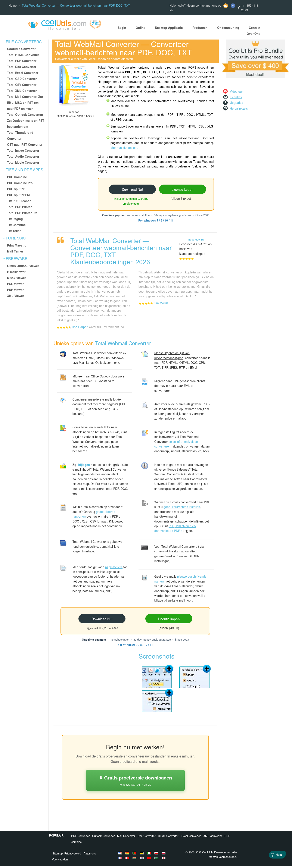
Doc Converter (146, 836)
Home (13, 5)
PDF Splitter (15, 189)
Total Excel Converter (22, 72)
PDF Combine (17, 177)
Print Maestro (17, 245)
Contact (254, 27)
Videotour (236, 91)
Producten (200, 27)
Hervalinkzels (239, 108)
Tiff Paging (15, 219)
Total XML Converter (22, 90)
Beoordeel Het (196, 239)
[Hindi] (135, 857)
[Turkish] (128, 857)
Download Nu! (132, 189)
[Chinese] (149, 857)
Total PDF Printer (19, 207)
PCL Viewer (15, 284)
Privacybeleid (72, 853)
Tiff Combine (16, 225)
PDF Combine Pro (20, 183)
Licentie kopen (182, 189)
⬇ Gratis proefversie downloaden (135, 780)
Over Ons (253, 33)
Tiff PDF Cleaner (19, 201)
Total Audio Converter (23, 156)
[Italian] (149, 852)
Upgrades (236, 102)
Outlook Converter (103, 836)
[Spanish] (128, 852)
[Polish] (164, 852)
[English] (120, 852)
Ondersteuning (228, 27)
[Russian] (157, 852)
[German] (142, 852)
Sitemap (57, 853)
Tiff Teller (14, 231)
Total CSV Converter (21, 84)
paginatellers (113, 567)
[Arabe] (157, 857)
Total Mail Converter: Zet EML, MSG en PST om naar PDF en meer (25, 102)
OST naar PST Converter (24, 144)
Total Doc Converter (21, 67)
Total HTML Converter (23, 55)
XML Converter (212, 836)
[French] (120, 857)
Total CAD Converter (22, 78)
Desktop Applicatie (169, 27)
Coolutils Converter (21, 49)
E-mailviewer (16, 272)
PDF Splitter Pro (18, 195)
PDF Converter (80, 836)
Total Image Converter (23, 150)
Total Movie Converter (23, 162)
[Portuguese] (135, 852)
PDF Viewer (15, 290)
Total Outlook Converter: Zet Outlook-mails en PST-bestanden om (26, 120)
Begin (122, 27)
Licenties (236, 97)
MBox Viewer (16, 278)
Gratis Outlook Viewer (23, 266)
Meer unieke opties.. (124, 147)
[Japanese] (164, 857)
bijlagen (84, 464)
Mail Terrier (15, 251)
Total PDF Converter (21, 61)
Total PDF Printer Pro (22, 213)
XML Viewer (15, 296)
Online (140, 27)
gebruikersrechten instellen (182, 507)
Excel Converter (191, 836)
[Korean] (142, 857)
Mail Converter (126, 836)
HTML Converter (168, 836)
